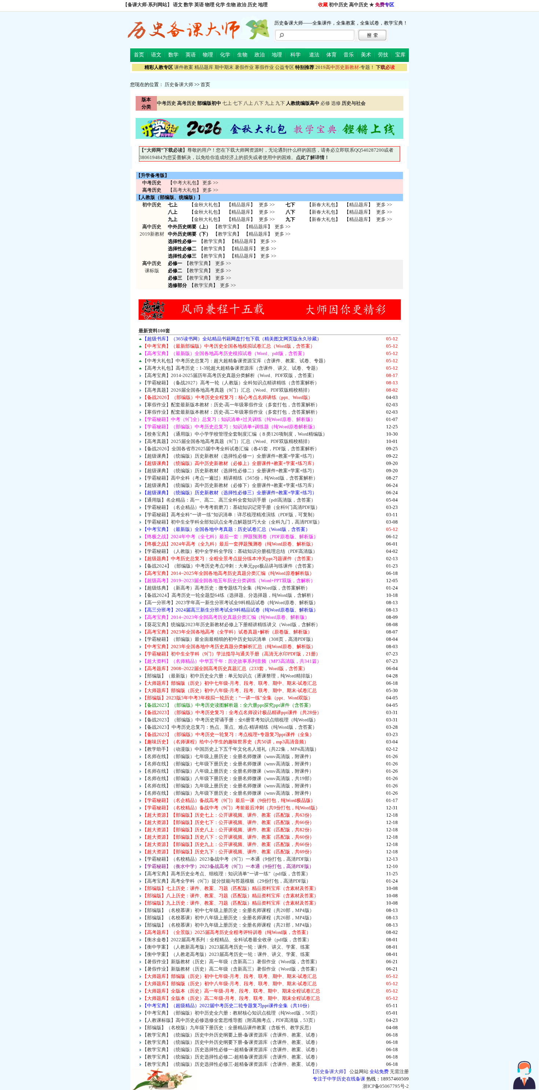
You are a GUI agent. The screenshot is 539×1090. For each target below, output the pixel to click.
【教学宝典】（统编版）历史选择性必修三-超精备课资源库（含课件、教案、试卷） (231, 1064)
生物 (231, 4)
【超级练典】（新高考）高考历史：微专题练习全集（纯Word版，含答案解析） (226, 588)
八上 (248, 103)
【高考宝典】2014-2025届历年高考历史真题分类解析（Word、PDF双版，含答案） (229, 375)
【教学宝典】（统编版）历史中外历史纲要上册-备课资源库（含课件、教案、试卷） (231, 1035)
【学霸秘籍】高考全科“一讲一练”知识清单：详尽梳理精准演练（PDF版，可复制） (229, 514)
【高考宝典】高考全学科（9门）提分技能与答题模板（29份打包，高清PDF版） (226, 881)
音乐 (349, 55)
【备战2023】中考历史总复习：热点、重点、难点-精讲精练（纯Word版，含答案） (229, 727)
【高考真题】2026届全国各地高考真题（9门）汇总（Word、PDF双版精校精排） (227, 390)
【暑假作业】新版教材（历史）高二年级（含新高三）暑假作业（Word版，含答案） (231, 969)
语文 (178, 4)
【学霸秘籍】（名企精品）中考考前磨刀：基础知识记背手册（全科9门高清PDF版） (231, 507)
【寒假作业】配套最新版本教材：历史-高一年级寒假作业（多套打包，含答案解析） (231, 404)
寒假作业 (264, 67)
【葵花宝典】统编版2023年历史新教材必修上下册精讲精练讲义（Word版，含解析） (231, 624)
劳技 (383, 55)
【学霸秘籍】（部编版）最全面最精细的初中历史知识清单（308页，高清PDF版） (229, 639)
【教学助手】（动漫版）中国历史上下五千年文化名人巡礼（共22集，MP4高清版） (230, 749)
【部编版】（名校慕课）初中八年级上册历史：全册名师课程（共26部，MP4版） (228, 917)
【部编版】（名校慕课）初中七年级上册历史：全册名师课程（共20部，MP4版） (228, 910)
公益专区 (284, 67)
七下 (237, 103)
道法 (314, 55)
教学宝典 (227, 226)
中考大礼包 (185, 182)
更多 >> (210, 182)
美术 (366, 55)
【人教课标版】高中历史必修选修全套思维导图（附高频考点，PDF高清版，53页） (230, 1020)
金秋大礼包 (206, 204)
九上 (269, 103)
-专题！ (345, 67)
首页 (139, 55)
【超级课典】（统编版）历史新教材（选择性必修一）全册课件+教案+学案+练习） (229, 456)
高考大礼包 (185, 190)
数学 (188, 4)
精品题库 (203, 67)
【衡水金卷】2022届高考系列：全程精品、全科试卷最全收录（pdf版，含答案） (227, 939)
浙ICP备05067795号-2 (386, 1086)
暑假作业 (244, 67)
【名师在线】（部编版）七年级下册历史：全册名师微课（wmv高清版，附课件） (228, 763)
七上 (227, 103)
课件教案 (183, 67)
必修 (325, 103)
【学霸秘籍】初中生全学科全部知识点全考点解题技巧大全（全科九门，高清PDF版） (232, 522)
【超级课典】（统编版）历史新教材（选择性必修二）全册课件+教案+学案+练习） (229, 470)
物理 (209, 4)
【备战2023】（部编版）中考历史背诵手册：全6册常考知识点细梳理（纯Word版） (230, 720)
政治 (241, 4)
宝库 (400, 55)
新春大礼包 (324, 204)
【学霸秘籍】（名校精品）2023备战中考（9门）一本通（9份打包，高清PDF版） (228, 859)
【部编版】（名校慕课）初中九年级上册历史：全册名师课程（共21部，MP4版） (228, 925)
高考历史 (151, 190)
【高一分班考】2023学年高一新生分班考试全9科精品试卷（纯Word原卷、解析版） (230, 602)
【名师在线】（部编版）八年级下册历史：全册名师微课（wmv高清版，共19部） (228, 778)
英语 (199, 4)
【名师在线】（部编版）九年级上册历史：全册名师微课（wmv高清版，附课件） (228, 785)
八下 (259, 103)
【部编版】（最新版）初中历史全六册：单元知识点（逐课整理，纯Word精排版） (228, 676)
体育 (331, 55)
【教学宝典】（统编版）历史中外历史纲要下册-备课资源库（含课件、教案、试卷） (231, 1042)
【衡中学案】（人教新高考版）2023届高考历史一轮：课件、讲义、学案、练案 (226, 947)
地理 (263, 4)
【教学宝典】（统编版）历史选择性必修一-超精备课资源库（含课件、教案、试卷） (231, 1049)
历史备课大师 (179, 84)
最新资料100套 (154, 330)
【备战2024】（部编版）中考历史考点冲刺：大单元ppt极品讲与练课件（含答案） (229, 566)
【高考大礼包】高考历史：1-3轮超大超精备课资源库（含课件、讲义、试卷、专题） (231, 368)
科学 (295, 55)
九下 (280, 103)
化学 (220, 4)
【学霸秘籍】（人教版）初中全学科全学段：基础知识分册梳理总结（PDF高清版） (230, 551)
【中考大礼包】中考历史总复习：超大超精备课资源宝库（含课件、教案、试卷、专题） (235, 360)
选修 (336, 103)
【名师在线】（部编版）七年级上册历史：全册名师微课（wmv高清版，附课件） (228, 756)
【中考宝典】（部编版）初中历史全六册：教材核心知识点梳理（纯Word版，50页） (231, 1013)
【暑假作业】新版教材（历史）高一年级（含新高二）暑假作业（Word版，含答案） (231, 961)
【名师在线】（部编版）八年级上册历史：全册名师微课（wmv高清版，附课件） (228, 771)
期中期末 (224, 67)
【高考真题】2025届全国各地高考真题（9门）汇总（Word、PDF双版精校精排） (227, 441)
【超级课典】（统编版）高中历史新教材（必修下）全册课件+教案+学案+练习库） (229, 485)
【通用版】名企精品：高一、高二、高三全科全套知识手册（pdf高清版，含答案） (229, 500)
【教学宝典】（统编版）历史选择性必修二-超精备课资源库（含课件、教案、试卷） (231, 1057)
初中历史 (338, 4)
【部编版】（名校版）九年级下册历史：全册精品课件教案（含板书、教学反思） (228, 1027)
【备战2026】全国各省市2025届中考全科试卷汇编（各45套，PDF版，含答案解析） (230, 448)
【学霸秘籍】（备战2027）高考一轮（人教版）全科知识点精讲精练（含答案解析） (230, 382)
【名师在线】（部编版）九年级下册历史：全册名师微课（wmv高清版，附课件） (228, 793)
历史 (252, 4)
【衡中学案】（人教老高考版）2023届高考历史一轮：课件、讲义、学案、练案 (226, 954)
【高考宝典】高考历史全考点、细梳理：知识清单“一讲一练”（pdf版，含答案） (226, 873)
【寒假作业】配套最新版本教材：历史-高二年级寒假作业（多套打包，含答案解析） (231, 412)
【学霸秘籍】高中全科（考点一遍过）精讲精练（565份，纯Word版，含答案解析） (230, 478)
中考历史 (151, 182)
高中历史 (358, 4)
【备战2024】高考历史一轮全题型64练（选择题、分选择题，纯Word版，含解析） (229, 595)
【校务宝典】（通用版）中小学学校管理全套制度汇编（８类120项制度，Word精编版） (234, 434)
